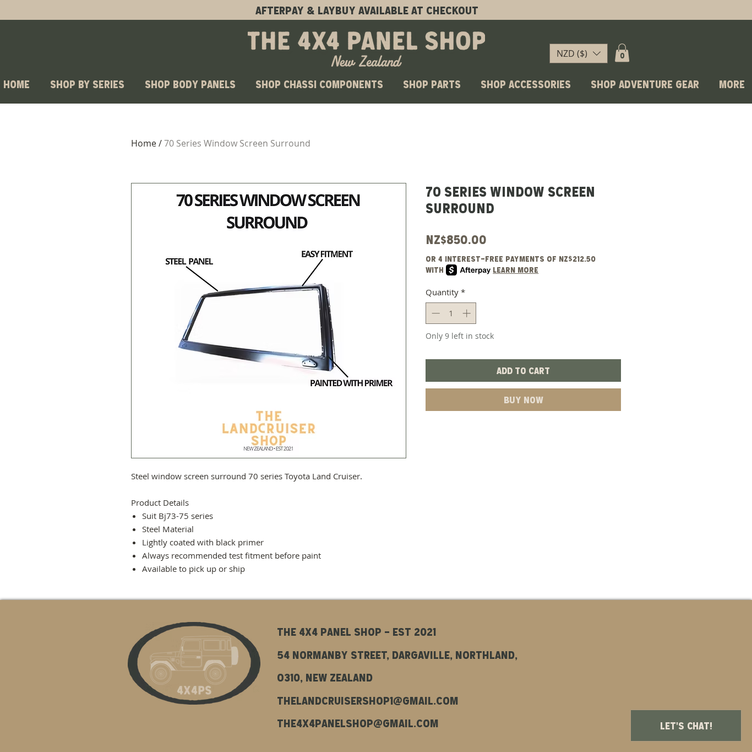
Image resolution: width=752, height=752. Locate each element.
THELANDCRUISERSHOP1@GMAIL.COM (368, 700)
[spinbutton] (451, 313)
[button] (578, 53)
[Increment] (467, 313)
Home (143, 143)
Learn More (515, 269)
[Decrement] (434, 313)
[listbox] (578, 53)
